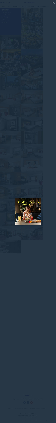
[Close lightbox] (54, 3)
